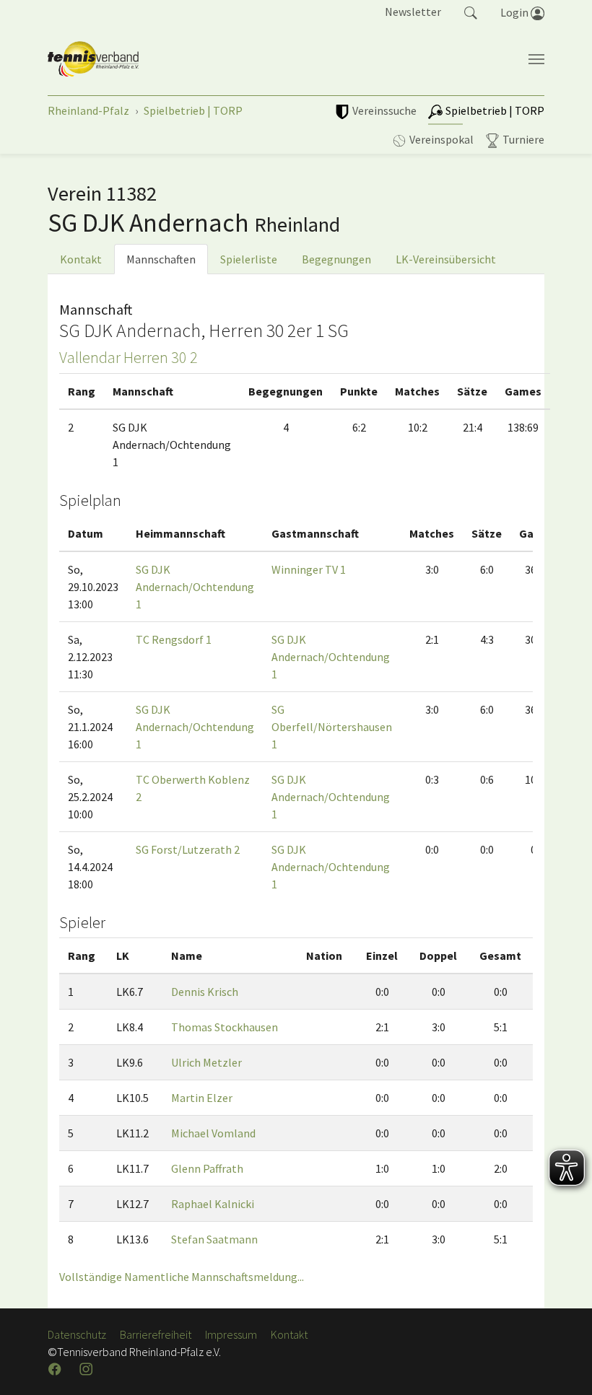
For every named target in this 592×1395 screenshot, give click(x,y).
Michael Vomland (213, 1133)
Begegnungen (336, 259)
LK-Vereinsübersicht (446, 259)
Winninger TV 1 (308, 569)
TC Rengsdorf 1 (174, 639)
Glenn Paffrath (207, 1168)
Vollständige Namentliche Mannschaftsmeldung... (181, 1276)
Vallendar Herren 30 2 (128, 357)
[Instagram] (87, 1369)
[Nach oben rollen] (563, 1366)
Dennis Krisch (204, 991)
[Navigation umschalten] (536, 59)
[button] (471, 11)
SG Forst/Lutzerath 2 (188, 849)
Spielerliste (248, 259)
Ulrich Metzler (206, 1062)
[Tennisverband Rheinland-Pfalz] (93, 59)
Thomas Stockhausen (224, 1027)
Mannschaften (161, 259)
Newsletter (413, 11)
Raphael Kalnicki (212, 1204)
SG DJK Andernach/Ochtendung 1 (195, 586)
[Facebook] (56, 1369)
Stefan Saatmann (214, 1239)
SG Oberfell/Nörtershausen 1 (331, 726)
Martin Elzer (201, 1097)
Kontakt (81, 259)
